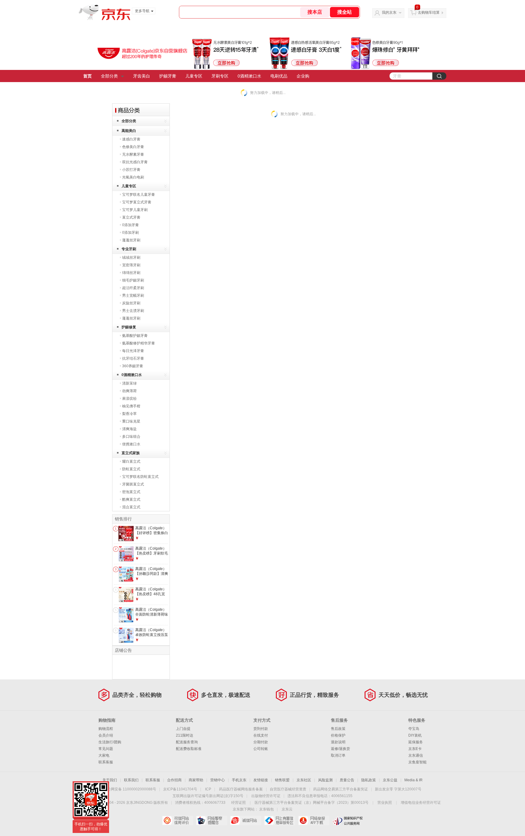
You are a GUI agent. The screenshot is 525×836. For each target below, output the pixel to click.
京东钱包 (266, 809)
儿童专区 (193, 76)
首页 (87, 76)
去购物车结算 (429, 12)
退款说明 (338, 742)
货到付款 (260, 729)
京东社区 (304, 780)
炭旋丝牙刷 (131, 303)
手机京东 (239, 780)
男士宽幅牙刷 (133, 295)
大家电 (103, 755)
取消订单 (338, 755)
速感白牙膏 (131, 139)
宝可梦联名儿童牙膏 (138, 194)
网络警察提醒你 (211, 820)
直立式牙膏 (131, 217)
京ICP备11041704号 (180, 789)
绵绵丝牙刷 (131, 273)
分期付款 (260, 742)
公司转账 (260, 749)
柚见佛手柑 (131, 406)
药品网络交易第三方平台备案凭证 (340, 789)
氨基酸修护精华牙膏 (138, 343)
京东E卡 (415, 749)
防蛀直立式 (131, 469)
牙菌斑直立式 (133, 484)
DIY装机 (415, 735)
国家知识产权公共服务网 (347, 820)
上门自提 (183, 729)
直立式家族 (131, 453)
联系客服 (105, 762)
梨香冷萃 (129, 414)
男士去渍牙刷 (133, 311)
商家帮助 (196, 780)
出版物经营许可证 (265, 796)
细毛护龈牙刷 (133, 280)
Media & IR (413, 780)
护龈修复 (129, 327)
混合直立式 (131, 507)
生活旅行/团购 (109, 742)
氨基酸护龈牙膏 (135, 335)
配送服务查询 (187, 742)
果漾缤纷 (129, 398)
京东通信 (415, 755)
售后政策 (338, 729)
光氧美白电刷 (133, 177)
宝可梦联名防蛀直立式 (140, 477)
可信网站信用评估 (177, 820)
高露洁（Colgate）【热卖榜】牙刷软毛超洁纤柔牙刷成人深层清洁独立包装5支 (151, 555)
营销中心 (217, 780)
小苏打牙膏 (131, 170)
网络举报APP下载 (313, 820)
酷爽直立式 (131, 499)
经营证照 (238, 802)
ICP (208, 789)
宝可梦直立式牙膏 (136, 202)
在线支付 (260, 735)
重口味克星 (131, 421)
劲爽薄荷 (129, 391)
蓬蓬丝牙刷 (131, 240)
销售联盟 (282, 780)
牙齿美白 (141, 76)
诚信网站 (245, 820)
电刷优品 (278, 76)
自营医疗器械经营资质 (288, 789)
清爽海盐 (129, 429)
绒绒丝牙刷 (131, 257)
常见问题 (105, 749)
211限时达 (184, 735)
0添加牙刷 (130, 232)
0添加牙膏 (130, 225)
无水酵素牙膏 (133, 154)
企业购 (303, 76)
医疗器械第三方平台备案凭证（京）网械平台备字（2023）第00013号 (312, 802)
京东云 (287, 809)
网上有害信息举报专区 (279, 820)
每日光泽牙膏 (133, 351)
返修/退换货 (340, 749)
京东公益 (390, 780)
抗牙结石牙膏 (133, 358)
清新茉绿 (129, 383)
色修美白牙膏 (133, 147)
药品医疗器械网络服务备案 (241, 789)
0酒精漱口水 (249, 76)
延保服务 (415, 742)
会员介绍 (105, 735)
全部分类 (109, 76)
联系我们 (131, 780)
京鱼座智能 (417, 762)
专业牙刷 (129, 249)
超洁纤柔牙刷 (133, 288)
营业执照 (384, 802)
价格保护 (338, 735)
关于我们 (109, 780)
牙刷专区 (219, 76)
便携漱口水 (131, 444)
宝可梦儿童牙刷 (135, 210)
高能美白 (129, 131)
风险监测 (325, 780)
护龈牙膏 (167, 76)
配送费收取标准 (188, 749)
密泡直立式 (131, 492)
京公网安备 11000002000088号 (130, 789)
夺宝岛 (413, 729)
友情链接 (260, 780)
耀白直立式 (131, 461)
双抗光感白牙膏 (135, 162)
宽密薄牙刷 (131, 265)
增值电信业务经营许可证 (421, 802)
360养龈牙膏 (132, 366)
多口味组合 (131, 436)
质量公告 (347, 780)
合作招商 (174, 780)
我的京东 (389, 12)
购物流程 (105, 729)
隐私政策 (368, 780)
